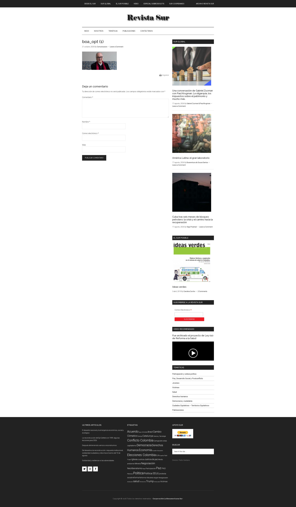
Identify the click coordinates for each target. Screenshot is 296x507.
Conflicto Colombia (140, 440)
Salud (174, 392)
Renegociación (163, 478)
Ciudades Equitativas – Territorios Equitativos (190, 405)
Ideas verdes (179, 286)
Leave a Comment (116, 47)
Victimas (175, 387)
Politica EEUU (151, 473)
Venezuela (157, 481)
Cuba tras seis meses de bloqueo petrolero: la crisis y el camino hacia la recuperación (192, 219)
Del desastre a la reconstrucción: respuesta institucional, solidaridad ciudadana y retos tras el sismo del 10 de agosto (102, 453)
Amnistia (144, 432)
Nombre (86, 122)
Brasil (150, 432)
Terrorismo (143, 481)
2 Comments (202, 291)
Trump (150, 481)
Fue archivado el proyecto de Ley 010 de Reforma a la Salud (192, 337)
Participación (151, 468)
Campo (140, 436)
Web (84, 145)
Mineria (138, 463)
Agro (140, 432)
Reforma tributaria (146, 478)
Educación (160, 450)
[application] (193, 353)
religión (156, 478)
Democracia (144, 445)
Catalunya (148, 436)
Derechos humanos (180, 396)
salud (136, 481)
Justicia (141, 459)
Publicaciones (178, 410)
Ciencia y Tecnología (159, 436)
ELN (157, 455)
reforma (135, 477)
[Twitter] (84, 469)
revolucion (130, 481)
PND (164, 468)
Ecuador (154, 450)
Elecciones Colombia (141, 455)
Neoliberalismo (134, 468)
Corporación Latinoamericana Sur (148, 17)
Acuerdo (133, 431)
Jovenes (175, 383)
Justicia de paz (151, 459)
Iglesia (134, 459)
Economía (145, 450)
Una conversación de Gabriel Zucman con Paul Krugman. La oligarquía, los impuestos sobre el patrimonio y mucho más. (192, 94)
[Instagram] (90, 469)
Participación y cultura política (184, 374)
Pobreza (130, 474)
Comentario (87, 97)
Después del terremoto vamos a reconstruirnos (99, 445)
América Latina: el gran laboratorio (191, 158)
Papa (144, 468)
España (162, 455)
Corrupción (158, 441)
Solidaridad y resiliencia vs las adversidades (98, 460)
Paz (158, 468)
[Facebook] (95, 469)
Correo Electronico (183, 310)
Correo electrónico (90, 133)
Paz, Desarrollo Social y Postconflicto (187, 378)
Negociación (148, 463)
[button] (193, 353)
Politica (138, 473)
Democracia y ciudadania (182, 401)
